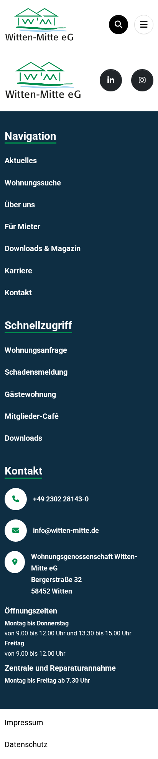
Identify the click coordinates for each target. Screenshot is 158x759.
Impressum (24, 722)
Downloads (23, 438)
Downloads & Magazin (43, 248)
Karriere (18, 270)
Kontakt (18, 292)
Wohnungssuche (33, 182)
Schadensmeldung (36, 372)
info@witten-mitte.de (66, 530)
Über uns (20, 204)
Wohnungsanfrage (36, 350)
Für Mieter (22, 226)
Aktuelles (21, 160)
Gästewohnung (30, 394)
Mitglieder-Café (32, 416)
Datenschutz (26, 744)
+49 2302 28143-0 (61, 499)
